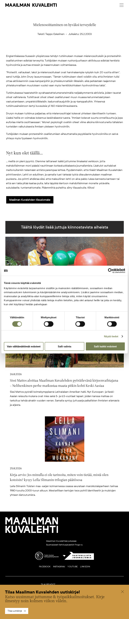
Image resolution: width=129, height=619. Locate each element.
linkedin (85, 566)
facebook (45, 566)
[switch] (48, 324)
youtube (73, 566)
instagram (59, 566)
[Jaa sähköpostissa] (80, 48)
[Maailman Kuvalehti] (31, 532)
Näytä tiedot (111, 336)
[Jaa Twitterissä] (48, 48)
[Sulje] (122, 592)
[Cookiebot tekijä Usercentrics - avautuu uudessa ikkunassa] (110, 270)
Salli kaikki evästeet (105, 346)
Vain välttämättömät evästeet (23, 346)
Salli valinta (64, 346)
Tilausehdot (48, 584)
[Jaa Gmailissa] (59, 48)
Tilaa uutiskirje (15, 610)
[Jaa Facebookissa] (70, 48)
